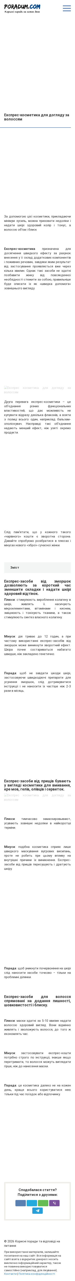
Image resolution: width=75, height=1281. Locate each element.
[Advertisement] (37, 62)
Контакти (10, 1273)
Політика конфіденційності (37, 1273)
